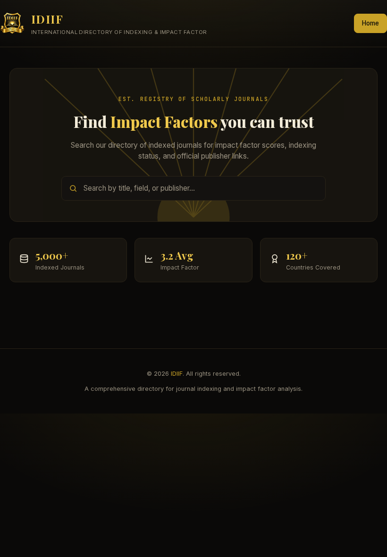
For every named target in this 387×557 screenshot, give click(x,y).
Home (370, 23)
